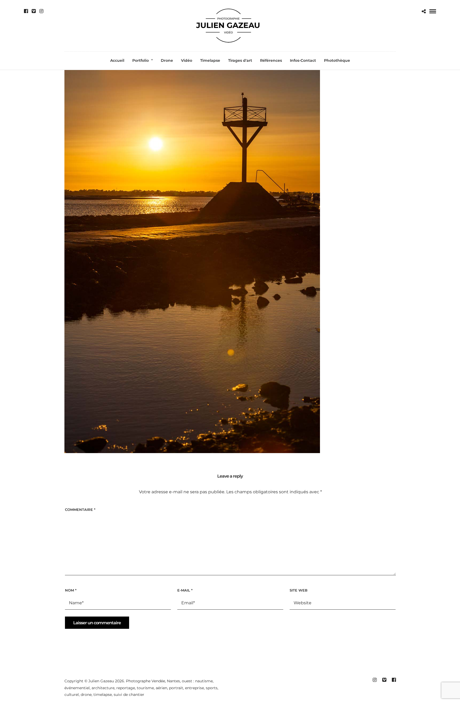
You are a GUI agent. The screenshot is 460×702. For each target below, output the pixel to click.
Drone (167, 60)
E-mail (184, 590)
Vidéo (186, 60)
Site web (298, 590)
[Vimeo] (34, 11)
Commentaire (80, 509)
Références (271, 60)
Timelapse (210, 60)
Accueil (117, 60)
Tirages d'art (240, 60)
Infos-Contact (303, 60)
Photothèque (337, 60)
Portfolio (140, 60)
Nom (70, 590)
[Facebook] (26, 11)
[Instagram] (41, 11)
